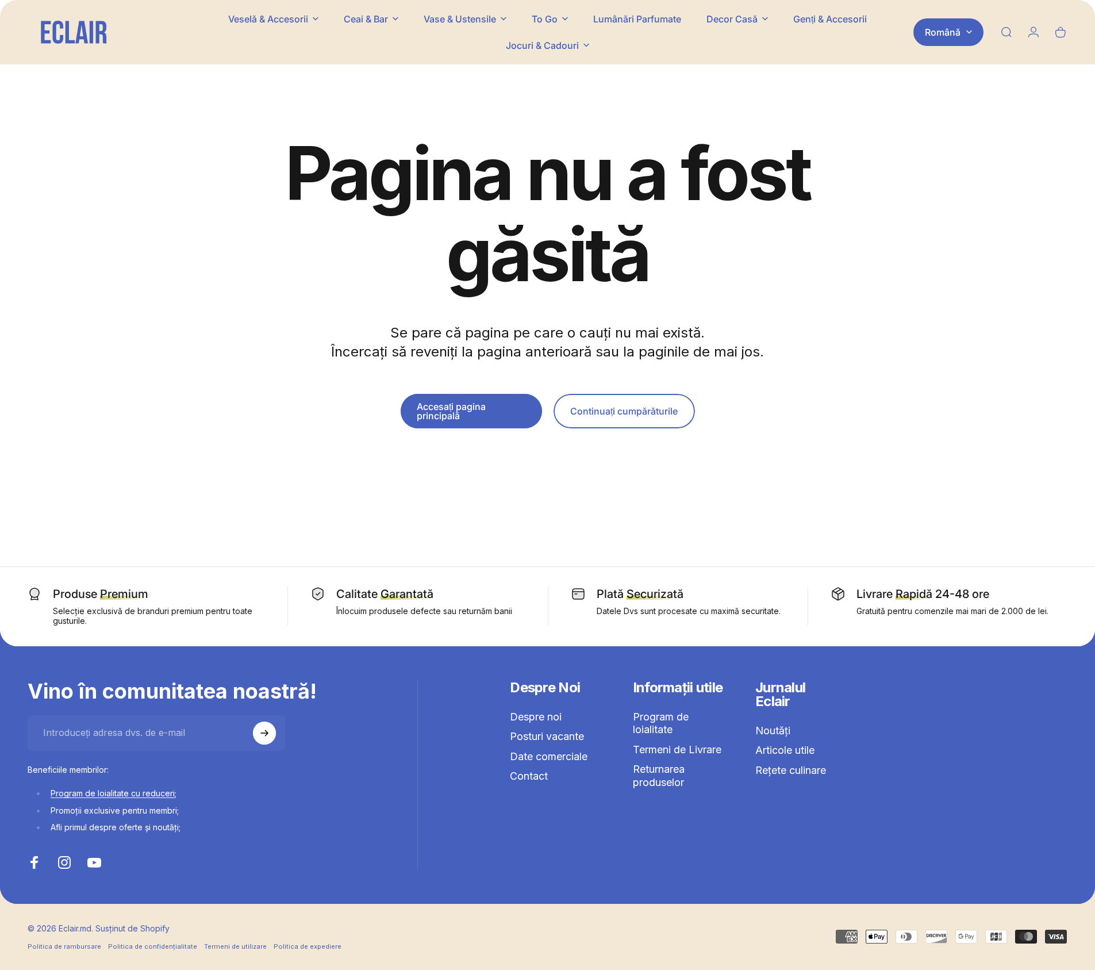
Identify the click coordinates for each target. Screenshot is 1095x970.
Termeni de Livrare (677, 749)
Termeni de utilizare (235, 946)
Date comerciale (548, 756)
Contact (529, 776)
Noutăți (772, 730)
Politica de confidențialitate (152, 946)
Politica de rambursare (64, 946)
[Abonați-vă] (264, 733)
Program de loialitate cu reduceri (113, 793)
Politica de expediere (307, 946)
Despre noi (536, 717)
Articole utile (784, 750)
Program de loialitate (661, 723)
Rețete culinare (790, 770)
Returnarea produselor (659, 775)
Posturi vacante (547, 736)
